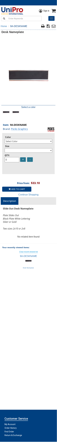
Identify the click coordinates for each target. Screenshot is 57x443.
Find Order (9, 431)
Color (8, 137)
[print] (43, 26)
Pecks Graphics (19, 129)
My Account (10, 424)
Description (9, 201)
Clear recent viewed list (28, 252)
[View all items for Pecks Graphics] (51, 129)
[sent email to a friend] (53, 26)
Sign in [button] (46, 10)
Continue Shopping (28, 194)
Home (4, 26)
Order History (11, 428)
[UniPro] (11, 11)
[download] (48, 26)
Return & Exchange (13, 435)
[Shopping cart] (53, 10)
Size (7, 146)
